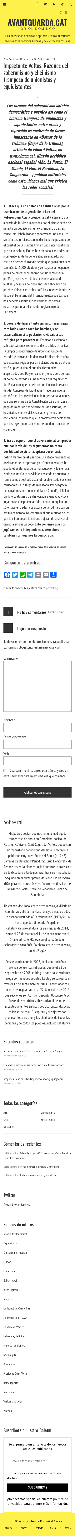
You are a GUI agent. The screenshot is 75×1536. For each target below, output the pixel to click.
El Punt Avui (10, 1280)
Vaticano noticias (12, 1401)
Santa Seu (9, 1392)
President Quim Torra (15, 1373)
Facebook (36, 4)
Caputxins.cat (11, 1243)
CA (60, 12)
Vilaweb (7, 1411)
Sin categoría (48, 1120)
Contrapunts (48, 1113)
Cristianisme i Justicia (15, 1252)
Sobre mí (8, 1528)
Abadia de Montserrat (15, 1234)
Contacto (38, 1528)
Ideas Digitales (11, 1290)
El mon (7, 1262)
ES (66, 12)
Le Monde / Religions (14, 1336)
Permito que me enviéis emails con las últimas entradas (34, 1475)
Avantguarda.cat (37, 22)
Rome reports (10, 1383)
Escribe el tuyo (56, 612)
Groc (42, 59)
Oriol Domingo (10, 59)
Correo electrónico (15, 736)
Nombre (9, 720)
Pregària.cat (10, 1364)
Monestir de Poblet (14, 1345)
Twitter (44, 4)
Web (6, 753)
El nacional (9, 1271)
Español (67, 1528)
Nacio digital (10, 1355)
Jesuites (7, 1299)
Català (53, 1528)
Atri (5, 1113)
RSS (52, 4)
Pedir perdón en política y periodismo (41, 1166)
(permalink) (52, 588)
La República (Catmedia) (16, 1308)
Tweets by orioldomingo (16, 1204)
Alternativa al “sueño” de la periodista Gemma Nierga (32, 1051)
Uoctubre (8, 1127)
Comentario (11, 658)
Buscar (69, 4)
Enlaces (23, 1528)
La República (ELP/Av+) (15, 1318)
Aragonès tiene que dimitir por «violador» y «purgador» (33, 1079)
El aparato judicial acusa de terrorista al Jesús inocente (33, 1065)
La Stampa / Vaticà (13, 1327)
